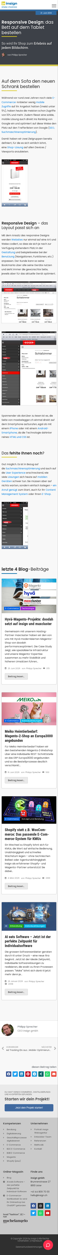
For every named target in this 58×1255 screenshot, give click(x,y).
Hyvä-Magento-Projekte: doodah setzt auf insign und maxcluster (29, 621)
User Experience (16, 473)
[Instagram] (40, 1206)
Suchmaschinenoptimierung (23, 468)
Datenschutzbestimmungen (29, 1247)
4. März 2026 (13, 878)
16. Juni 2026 (13, 772)
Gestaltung (9, 252)
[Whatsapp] (40, 1213)
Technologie (28, 608)
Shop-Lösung (15, 147)
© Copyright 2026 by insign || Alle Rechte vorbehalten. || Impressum (30, 1239)
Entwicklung (16, 926)
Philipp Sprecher (33, 668)
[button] (8, 1074)
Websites (17, 239)
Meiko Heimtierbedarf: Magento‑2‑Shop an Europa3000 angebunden (29, 736)
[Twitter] (33, 1213)
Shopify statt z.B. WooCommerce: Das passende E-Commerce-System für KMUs (27, 834)
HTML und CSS (18, 437)
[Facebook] (33, 1206)
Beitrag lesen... (16, 676)
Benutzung (8, 256)
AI (6, 926)
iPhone (14, 428)
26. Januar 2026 (15, 981)
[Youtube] (47, 1213)
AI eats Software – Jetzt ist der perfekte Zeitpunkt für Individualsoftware (28, 941)
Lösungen (13, 477)
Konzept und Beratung (33, 819)
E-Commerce (12, 608)
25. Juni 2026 (14, 668)
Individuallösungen (31, 720)
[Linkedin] (47, 1206)
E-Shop (46, 494)
